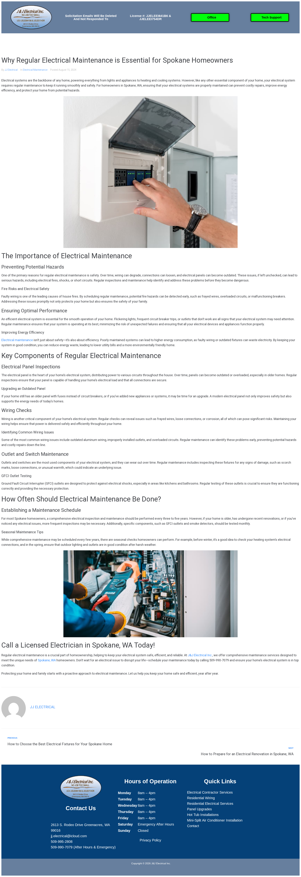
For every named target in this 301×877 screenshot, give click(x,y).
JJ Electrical (11, 69)
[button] (111, 42)
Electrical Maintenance (35, 69)
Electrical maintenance (17, 340)
